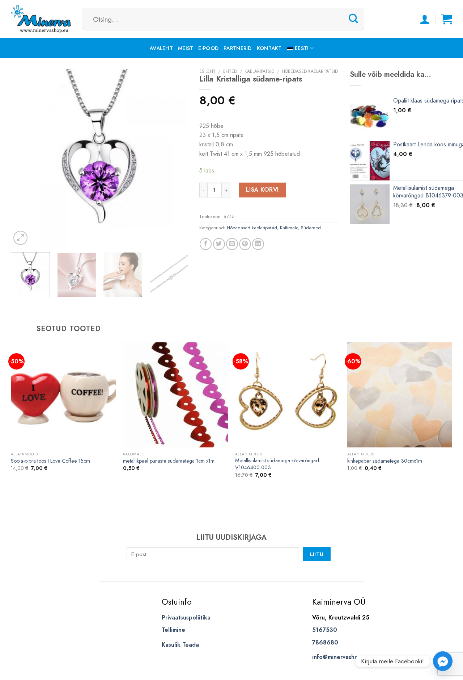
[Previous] (23, 157)
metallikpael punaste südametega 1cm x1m (168, 461)
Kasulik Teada (180, 645)
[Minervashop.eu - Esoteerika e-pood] (41, 19)
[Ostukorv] (446, 19)
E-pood (208, 48)
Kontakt (269, 48)
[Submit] (353, 19)
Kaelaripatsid (259, 71)
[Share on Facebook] (206, 244)
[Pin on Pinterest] (245, 244)
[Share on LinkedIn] (258, 244)
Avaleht (161, 48)
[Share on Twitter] (219, 244)
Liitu (317, 554)
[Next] (175, 157)
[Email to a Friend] (232, 244)
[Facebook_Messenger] (443, 661)
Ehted (230, 71)
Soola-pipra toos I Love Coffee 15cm (50, 461)
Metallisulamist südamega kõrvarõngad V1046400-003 (277, 464)
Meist (185, 48)
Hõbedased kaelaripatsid (310, 71)
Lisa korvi (262, 189)
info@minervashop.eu (341, 657)
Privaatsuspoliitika (186, 617)
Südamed (311, 227)
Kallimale (289, 227)
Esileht (207, 71)
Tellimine (173, 630)
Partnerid (238, 48)
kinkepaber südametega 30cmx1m (384, 461)
